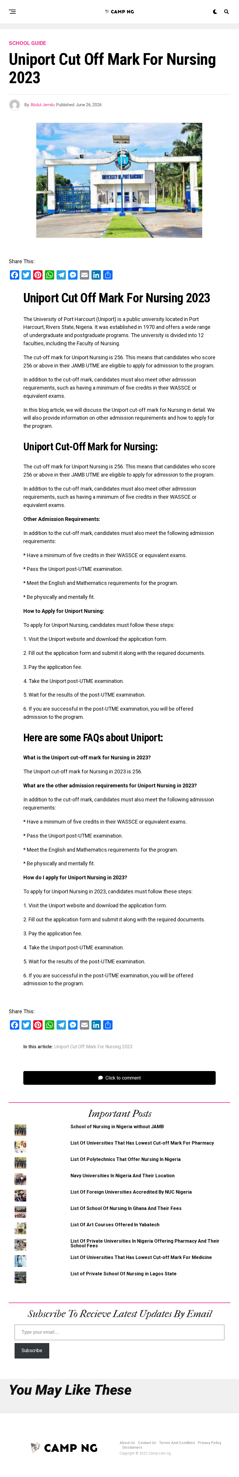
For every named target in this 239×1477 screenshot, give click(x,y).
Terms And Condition (177, 1443)
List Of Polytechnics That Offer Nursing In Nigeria (126, 1159)
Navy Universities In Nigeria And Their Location (123, 1175)
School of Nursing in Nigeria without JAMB (117, 1126)
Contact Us (147, 1443)
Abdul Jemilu (43, 104)
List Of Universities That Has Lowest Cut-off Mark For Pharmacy (142, 1143)
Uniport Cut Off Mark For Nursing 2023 (94, 1046)
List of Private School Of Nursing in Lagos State (124, 1274)
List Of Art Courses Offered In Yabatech (115, 1224)
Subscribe (32, 1350)
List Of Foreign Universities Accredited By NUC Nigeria (131, 1192)
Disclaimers (132, 1447)
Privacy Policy (209, 1443)
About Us (127, 1443)
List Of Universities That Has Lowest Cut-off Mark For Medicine (141, 1257)
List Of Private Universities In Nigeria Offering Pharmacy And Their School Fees (145, 1243)
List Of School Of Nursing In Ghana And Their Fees (126, 1208)
